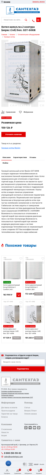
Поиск (26, 20)
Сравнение (11, 112)
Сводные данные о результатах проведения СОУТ (17, 397)
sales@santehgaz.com (13, 457)
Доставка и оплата (9, 408)
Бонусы (4, 417)
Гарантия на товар (9, 414)
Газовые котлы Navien (10, 148)
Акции (4, 435)
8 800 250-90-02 (12, 453)
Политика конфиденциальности (11, 391)
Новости (5, 432)
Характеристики (20, 157)
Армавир (7, 2)
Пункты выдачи (8, 411)
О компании (6, 429)
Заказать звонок (38, 2)
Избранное (28, 112)
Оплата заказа (30, 414)
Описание (6, 157)
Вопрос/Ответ (30, 411)
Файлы (5, 163)
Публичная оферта (7, 395)
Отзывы (32, 157)
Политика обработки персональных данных (15, 393)
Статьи (27, 408)
